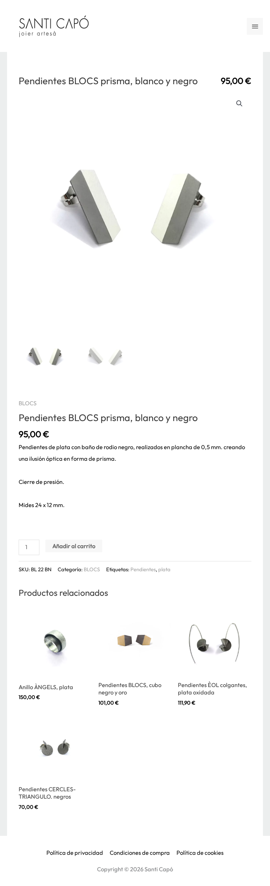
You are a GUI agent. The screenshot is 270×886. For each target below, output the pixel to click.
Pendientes (143, 569)
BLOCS (28, 403)
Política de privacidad (74, 852)
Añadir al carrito (73, 545)
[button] (239, 103)
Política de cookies (200, 852)
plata (164, 569)
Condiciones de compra (140, 852)
